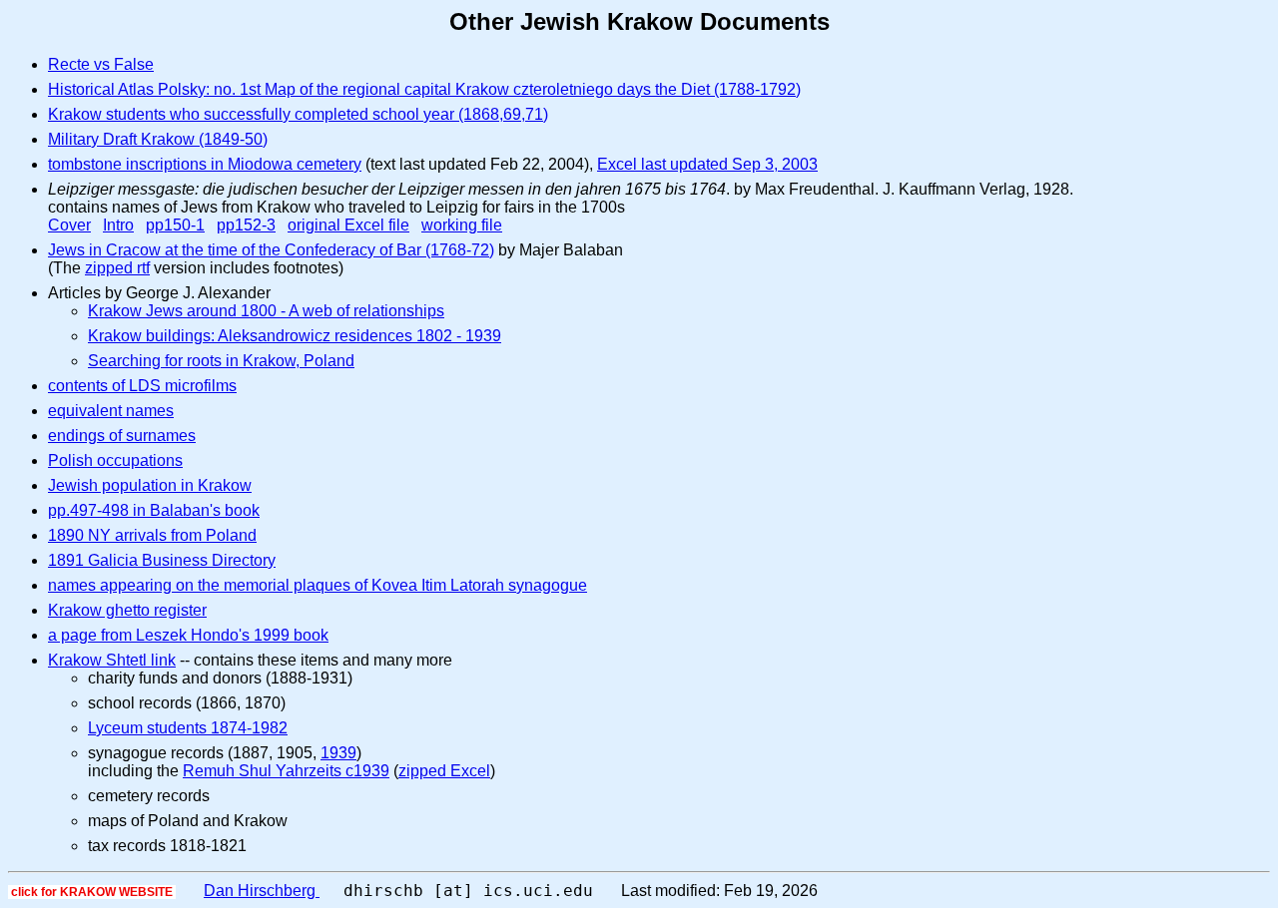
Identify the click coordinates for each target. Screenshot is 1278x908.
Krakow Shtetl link (112, 660)
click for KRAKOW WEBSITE (92, 892)
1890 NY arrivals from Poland (152, 535)
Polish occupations (115, 460)
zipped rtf (117, 267)
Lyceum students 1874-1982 (188, 727)
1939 (338, 752)
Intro (118, 225)
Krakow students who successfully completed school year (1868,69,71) (298, 114)
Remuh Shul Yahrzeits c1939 (286, 770)
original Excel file (348, 225)
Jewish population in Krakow (150, 485)
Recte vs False (101, 64)
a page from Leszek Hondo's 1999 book (188, 635)
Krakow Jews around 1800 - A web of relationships (266, 310)
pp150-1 (175, 225)
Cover (69, 225)
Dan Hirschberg (262, 890)
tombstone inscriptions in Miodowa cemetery (204, 164)
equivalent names (111, 410)
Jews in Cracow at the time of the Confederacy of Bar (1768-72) (271, 249)
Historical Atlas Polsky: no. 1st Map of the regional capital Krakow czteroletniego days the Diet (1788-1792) (424, 89)
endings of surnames (122, 435)
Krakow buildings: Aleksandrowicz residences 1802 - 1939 (294, 335)
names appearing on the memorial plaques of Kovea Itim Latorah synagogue (317, 585)
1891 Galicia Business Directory (162, 560)
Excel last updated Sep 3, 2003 (707, 164)
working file (461, 225)
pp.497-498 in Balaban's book (154, 510)
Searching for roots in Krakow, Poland (221, 360)
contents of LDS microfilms (142, 385)
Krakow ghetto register (127, 610)
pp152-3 (246, 225)
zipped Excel (444, 770)
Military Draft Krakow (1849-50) (158, 139)
